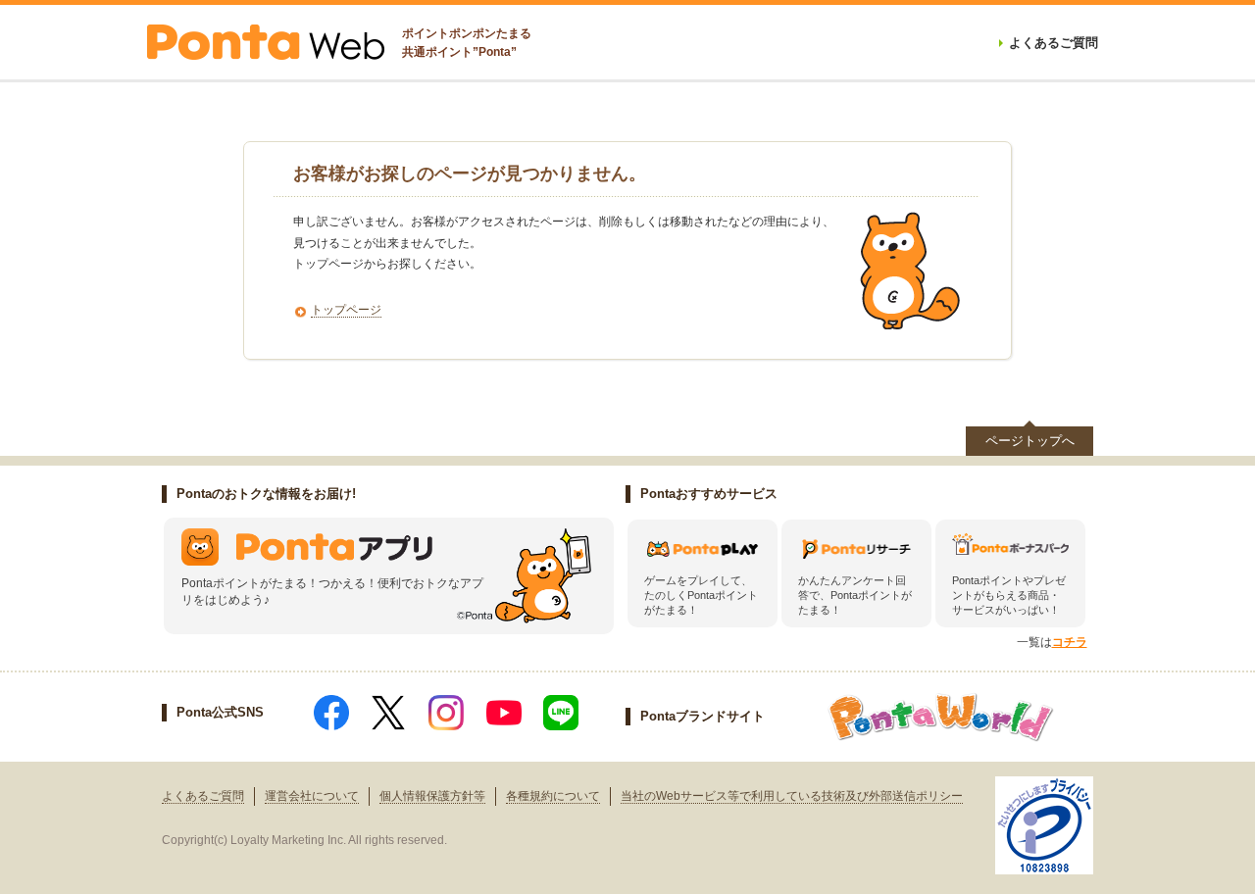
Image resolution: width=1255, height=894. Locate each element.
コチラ (1069, 642)
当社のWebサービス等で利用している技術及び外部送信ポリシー (792, 796)
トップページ (346, 310)
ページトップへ (1030, 440)
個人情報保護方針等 (432, 796)
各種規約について (553, 796)
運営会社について (312, 796)
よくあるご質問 (203, 796)
